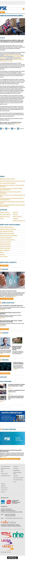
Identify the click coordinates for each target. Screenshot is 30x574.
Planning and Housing (5, 244)
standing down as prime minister (12, 55)
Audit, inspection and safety (6, 231)
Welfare (2, 252)
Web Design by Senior (6, 552)
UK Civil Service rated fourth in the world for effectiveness (10, 192)
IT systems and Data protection (7, 239)
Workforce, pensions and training (8, 229)
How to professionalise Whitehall (7, 183)
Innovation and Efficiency (6, 237)
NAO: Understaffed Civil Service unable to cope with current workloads (12, 205)
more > (15, 296)
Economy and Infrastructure (6, 227)
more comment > (5, 356)
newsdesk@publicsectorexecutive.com (14, 518)
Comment (21, 128)
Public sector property (5, 248)
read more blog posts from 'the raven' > (10, 458)
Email (9, 128)
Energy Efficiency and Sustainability (8, 235)
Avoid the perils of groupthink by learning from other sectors (12, 202)
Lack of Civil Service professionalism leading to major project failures (11, 189)
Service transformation (5, 242)
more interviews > (5, 373)
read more (2, 309)
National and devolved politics (7, 233)
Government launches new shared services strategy (12, 181)
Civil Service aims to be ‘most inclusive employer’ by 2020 (12, 196)
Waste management (5, 250)
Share (14, 128)
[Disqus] (12, 153)
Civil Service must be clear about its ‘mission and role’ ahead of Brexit (11, 199)
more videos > (4, 265)
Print (3, 128)
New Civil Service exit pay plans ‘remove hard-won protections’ (12, 186)
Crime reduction (4, 256)
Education (2, 254)
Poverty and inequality (5, 246)
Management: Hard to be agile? (7, 179)
